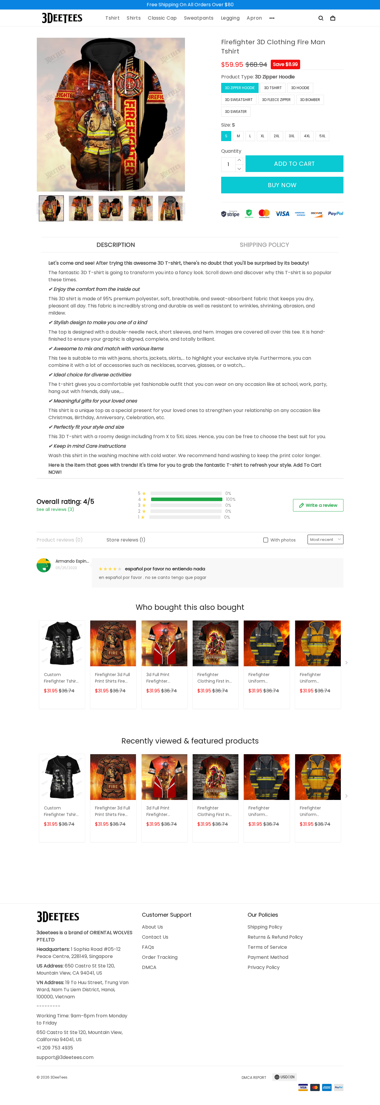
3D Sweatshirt (239, 99)
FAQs (148, 947)
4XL (307, 135)
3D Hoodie (300, 87)
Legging (230, 18)
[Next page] (182, 208)
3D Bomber (310, 99)
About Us (152, 927)
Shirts (134, 18)
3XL (291, 135)
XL (262, 135)
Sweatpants (199, 18)
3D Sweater (236, 111)
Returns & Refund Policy (275, 937)
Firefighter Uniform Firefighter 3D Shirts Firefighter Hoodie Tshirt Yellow (316, 678)
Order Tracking (160, 957)
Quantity (231, 151)
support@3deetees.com (65, 1057)
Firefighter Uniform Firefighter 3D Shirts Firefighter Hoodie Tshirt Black (265, 678)
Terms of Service (267, 947)
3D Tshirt (273, 87)
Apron (254, 18)
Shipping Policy (265, 927)
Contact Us (155, 937)
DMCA (149, 967)
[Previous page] (39, 208)
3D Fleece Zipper (276, 99)
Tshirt (112, 18)
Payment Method (268, 957)
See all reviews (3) (55, 509)
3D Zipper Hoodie (275, 76)
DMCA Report (254, 1077)
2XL (276, 135)
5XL (322, 135)
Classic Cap (162, 18)
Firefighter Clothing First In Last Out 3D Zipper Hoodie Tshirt (213, 678)
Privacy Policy (264, 967)
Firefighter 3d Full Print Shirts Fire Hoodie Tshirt (112, 678)
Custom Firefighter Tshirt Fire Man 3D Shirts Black (62, 678)
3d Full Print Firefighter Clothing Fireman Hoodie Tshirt (164, 678)
